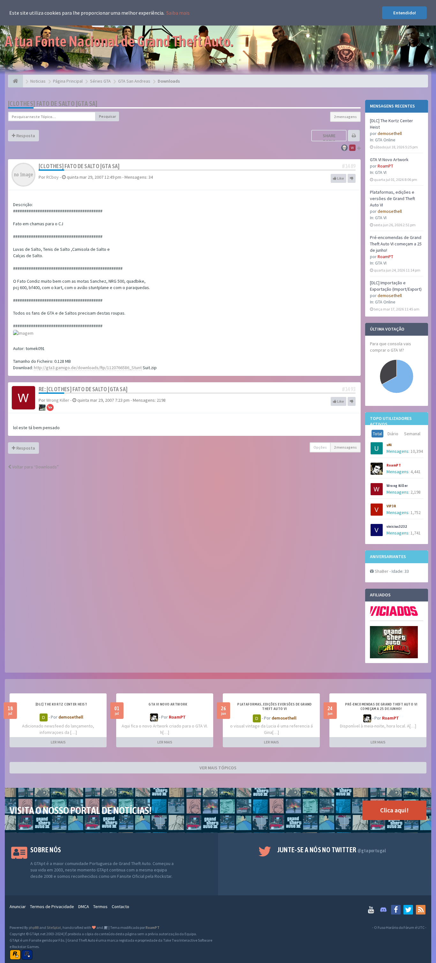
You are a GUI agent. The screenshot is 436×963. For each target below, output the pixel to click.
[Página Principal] (15, 81)
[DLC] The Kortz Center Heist (61, 704)
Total (377, 434)
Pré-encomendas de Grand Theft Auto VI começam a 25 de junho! (396, 244)
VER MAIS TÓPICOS (218, 768)
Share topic (329, 138)
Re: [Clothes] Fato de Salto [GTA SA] (83, 389)
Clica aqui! (394, 810)
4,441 (415, 471)
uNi (389, 445)
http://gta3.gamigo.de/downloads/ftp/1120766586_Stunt (88, 367)
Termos (100, 906)
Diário (392, 434)
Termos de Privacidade (52, 906)
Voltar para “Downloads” (35, 467)
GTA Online (385, 140)
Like (340, 178)
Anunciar (18, 906)
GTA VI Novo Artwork (389, 159)
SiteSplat (54, 927)
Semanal (412, 434)
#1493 (349, 389)
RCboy (52, 177)
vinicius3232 (397, 526)
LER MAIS (58, 742)
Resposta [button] (25, 135)
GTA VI (381, 172)
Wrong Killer (397, 485)
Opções (320, 447)
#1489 (349, 166)
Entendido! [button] (404, 13)
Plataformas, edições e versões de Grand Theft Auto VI (392, 198)
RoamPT (385, 166)
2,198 (415, 492)
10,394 (416, 451)
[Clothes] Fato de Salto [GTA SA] (53, 103)
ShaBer (381, 571)
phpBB (34, 927)
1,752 (415, 512)
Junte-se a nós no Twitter (331, 850)
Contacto (120, 906)
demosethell (390, 133)
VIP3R (391, 506)
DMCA (83, 906)
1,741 (415, 533)
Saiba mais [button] (178, 13)
